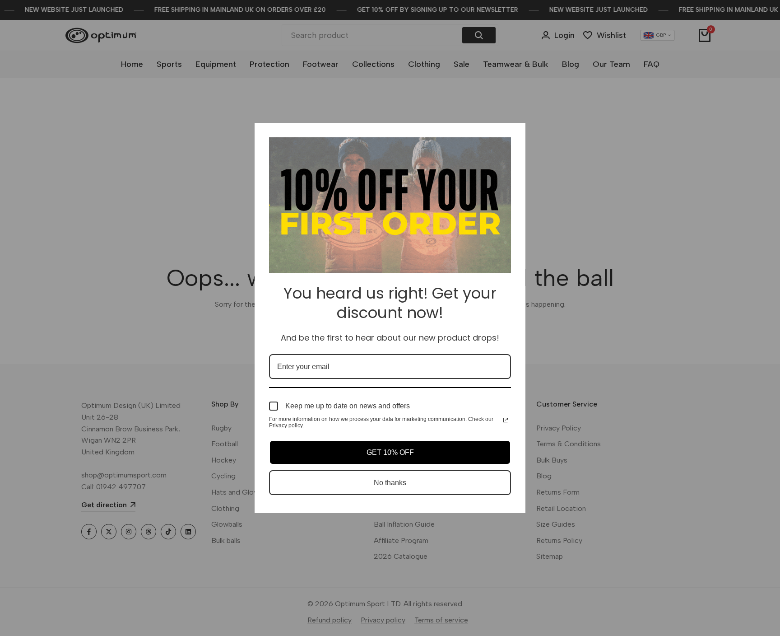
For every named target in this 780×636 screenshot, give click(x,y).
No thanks (390, 482)
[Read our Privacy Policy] (505, 420)
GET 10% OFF (390, 452)
